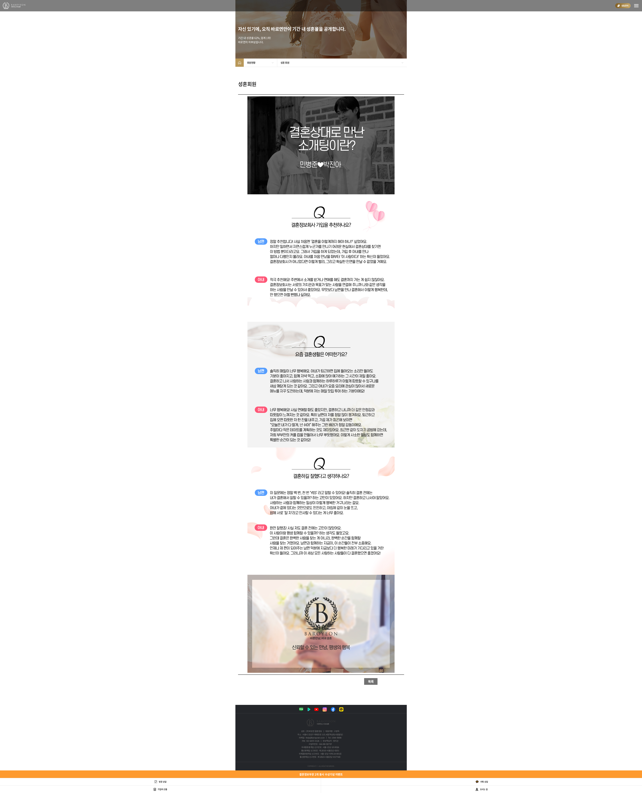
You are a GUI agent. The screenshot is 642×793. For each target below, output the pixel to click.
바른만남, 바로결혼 (14, 5)
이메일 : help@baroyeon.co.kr (312, 737)
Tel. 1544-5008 (334, 737)
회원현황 (251, 62)
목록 (371, 681)
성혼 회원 (285, 62)
